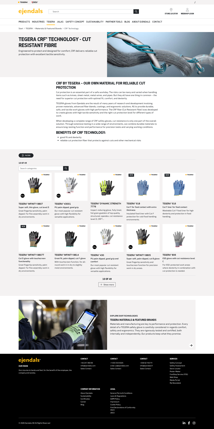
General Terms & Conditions (121, 393)
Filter (27, 155)
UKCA (112, 413)
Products (24, 21)
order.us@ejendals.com (119, 366)
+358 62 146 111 (146, 363)
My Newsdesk (175, 383)
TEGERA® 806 (169, 254)
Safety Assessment (177, 366)
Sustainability (95, 21)
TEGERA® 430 (97, 255)
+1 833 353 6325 (116, 363)
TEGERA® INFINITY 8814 (67, 254)
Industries (38, 21)
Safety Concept (75, 21)
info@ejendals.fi (146, 366)
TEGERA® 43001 (63, 203)
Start (21, 28)
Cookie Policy (115, 404)
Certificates (85, 399)
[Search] (136, 11)
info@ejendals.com (88, 366)
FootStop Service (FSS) (179, 374)
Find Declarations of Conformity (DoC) (122, 408)
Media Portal (175, 380)
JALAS (60, 21)
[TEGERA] (23, 2)
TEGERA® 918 (133, 203)
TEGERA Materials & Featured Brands (133, 319)
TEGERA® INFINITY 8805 (139, 255)
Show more (109, 284)
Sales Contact (86, 368)
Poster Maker (175, 371)
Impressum (114, 402)
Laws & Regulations (118, 396)
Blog (127, 21)
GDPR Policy (115, 399)
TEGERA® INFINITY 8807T (31, 254)
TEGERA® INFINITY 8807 (31, 203)
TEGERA (51, 21)
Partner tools (114, 21)
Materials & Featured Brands (48, 28)
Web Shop (174, 377)
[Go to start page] (31, 11)
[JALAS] (35, 2)
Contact (157, 21)
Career (83, 402)
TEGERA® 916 (169, 203)
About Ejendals (141, 21)
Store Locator (175, 368)
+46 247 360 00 (87, 363)
